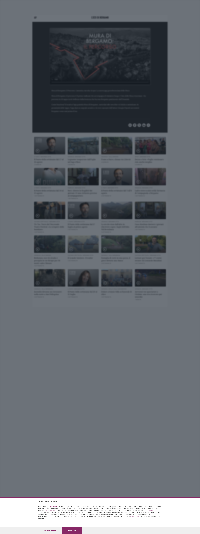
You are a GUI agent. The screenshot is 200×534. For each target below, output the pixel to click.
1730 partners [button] (51, 506)
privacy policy (135, 516)
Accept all (72, 530)
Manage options (50, 530)
